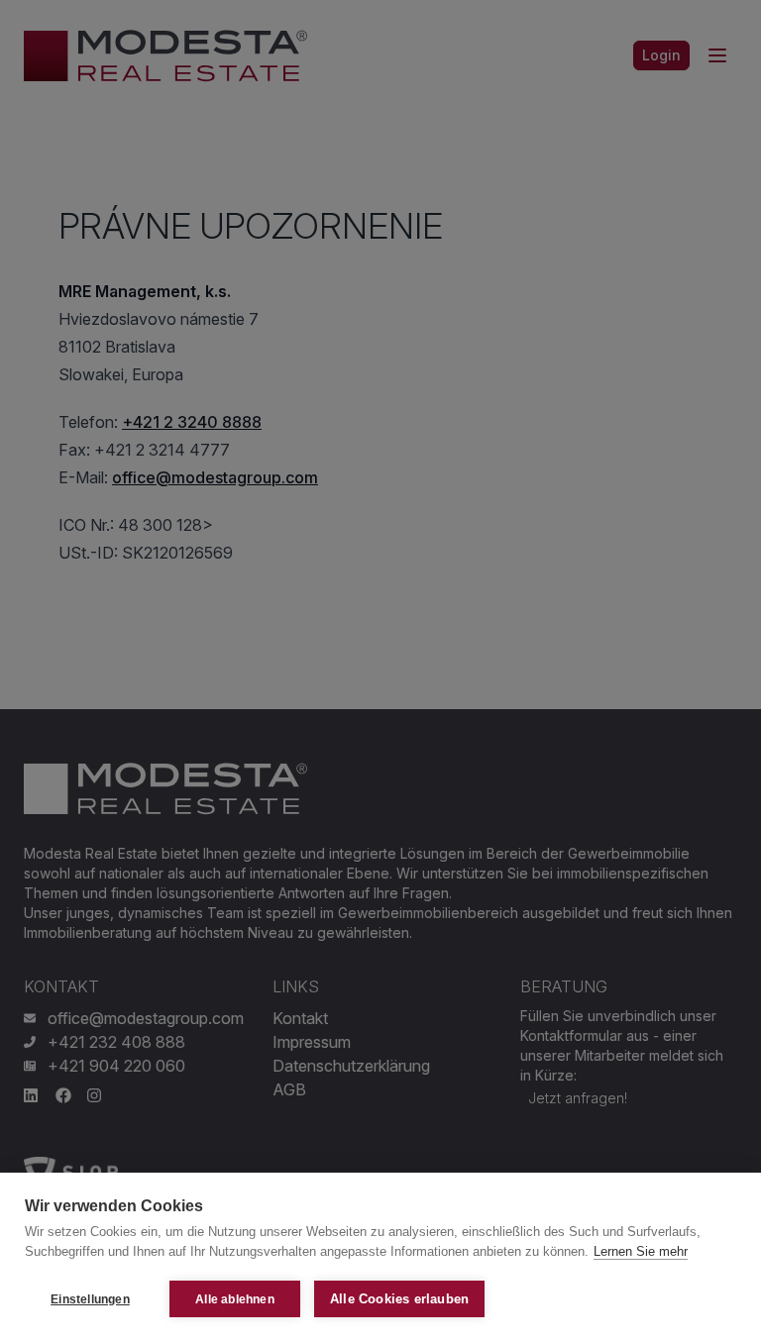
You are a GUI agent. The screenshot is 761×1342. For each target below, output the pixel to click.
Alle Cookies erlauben (399, 1298)
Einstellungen (90, 1299)
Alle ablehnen (234, 1299)
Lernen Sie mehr (641, 1251)
